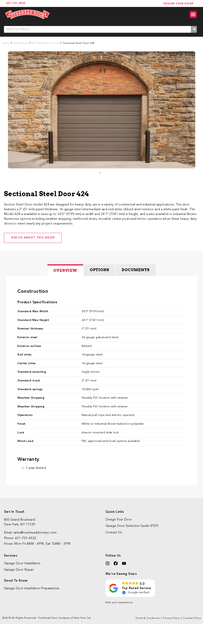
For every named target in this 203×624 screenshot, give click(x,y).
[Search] (194, 29)
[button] (8, 110)
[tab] (65, 270)
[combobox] (97, 29)
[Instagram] (107, 563)
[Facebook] (116, 563)
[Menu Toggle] (193, 14)
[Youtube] (124, 563)
